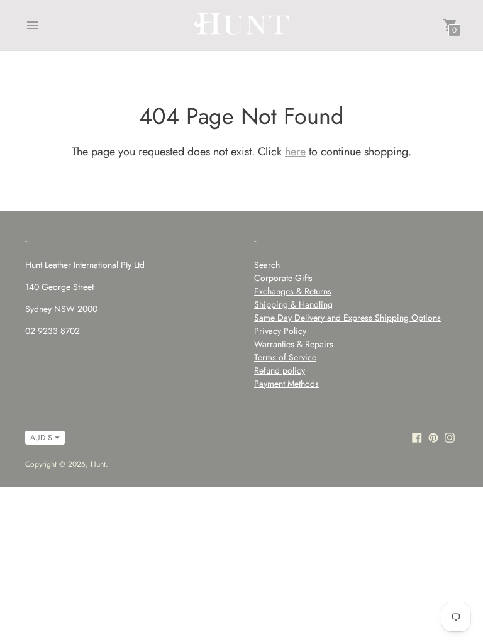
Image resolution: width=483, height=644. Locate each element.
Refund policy (279, 370)
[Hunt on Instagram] (450, 437)
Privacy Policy (280, 331)
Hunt (98, 464)
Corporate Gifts (283, 278)
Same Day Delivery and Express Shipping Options (347, 317)
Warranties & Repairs (293, 344)
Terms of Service (285, 357)
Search (267, 264)
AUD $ (41, 437)
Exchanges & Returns (292, 291)
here (295, 151)
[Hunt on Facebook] (417, 437)
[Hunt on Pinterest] (433, 437)
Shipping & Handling (293, 304)
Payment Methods (286, 383)
